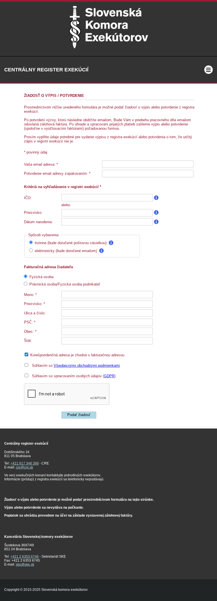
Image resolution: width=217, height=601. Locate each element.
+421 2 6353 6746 (24, 557)
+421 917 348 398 (24, 463)
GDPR (109, 376)
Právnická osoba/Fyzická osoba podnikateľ (64, 284)
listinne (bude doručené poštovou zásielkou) (71, 243)
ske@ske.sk (25, 564)
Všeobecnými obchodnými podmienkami (87, 365)
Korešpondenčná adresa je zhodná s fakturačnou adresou (76, 355)
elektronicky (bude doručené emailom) (66, 251)
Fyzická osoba (40, 277)
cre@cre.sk (24, 467)
